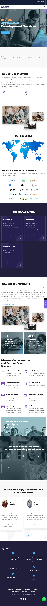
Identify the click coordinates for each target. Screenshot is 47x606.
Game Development (13, 382)
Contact (33, 591)
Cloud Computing (12, 394)
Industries (36, 589)
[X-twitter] (21, 599)
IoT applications (34, 382)
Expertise (27, 589)
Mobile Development (36, 371)
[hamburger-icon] (38, 7)
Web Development (12, 371)
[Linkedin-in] (25, 599)
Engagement (15, 591)
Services (10, 589)
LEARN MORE (5, 33)
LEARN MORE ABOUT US (8, 304)
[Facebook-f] (23, 599)
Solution (18, 589)
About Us (24, 591)
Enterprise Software (36, 394)
